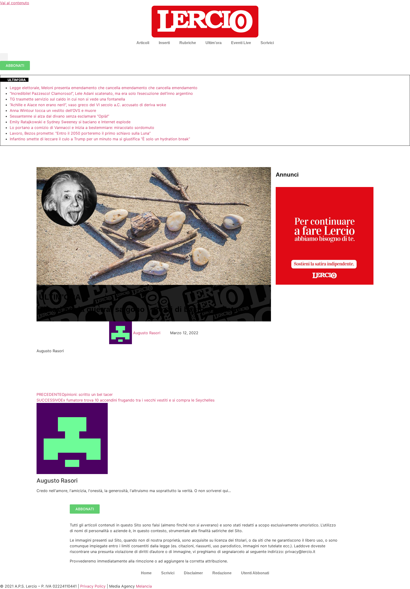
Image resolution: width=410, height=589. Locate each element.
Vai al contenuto (14, 2)
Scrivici (267, 43)
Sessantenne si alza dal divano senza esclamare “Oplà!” (59, 116)
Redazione (222, 573)
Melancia (144, 586)
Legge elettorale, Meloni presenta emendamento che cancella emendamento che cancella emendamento (103, 87)
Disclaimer (193, 573)
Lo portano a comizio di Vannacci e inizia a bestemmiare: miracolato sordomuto (82, 127)
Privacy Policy (93, 586)
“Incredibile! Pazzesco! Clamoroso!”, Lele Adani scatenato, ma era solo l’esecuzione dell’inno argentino (101, 93)
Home (146, 573)
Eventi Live (241, 43)
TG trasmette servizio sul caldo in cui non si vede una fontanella (67, 99)
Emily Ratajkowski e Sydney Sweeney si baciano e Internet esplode (70, 121)
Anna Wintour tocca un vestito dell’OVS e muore (53, 110)
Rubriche (187, 43)
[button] (4, 57)
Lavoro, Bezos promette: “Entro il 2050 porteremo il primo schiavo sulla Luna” (80, 133)
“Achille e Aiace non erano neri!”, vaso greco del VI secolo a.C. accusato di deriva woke (88, 104)
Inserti (164, 43)
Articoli (142, 43)
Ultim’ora (213, 43)
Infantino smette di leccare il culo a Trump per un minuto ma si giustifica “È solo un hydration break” (100, 139)
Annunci (287, 174)
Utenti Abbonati (255, 573)
